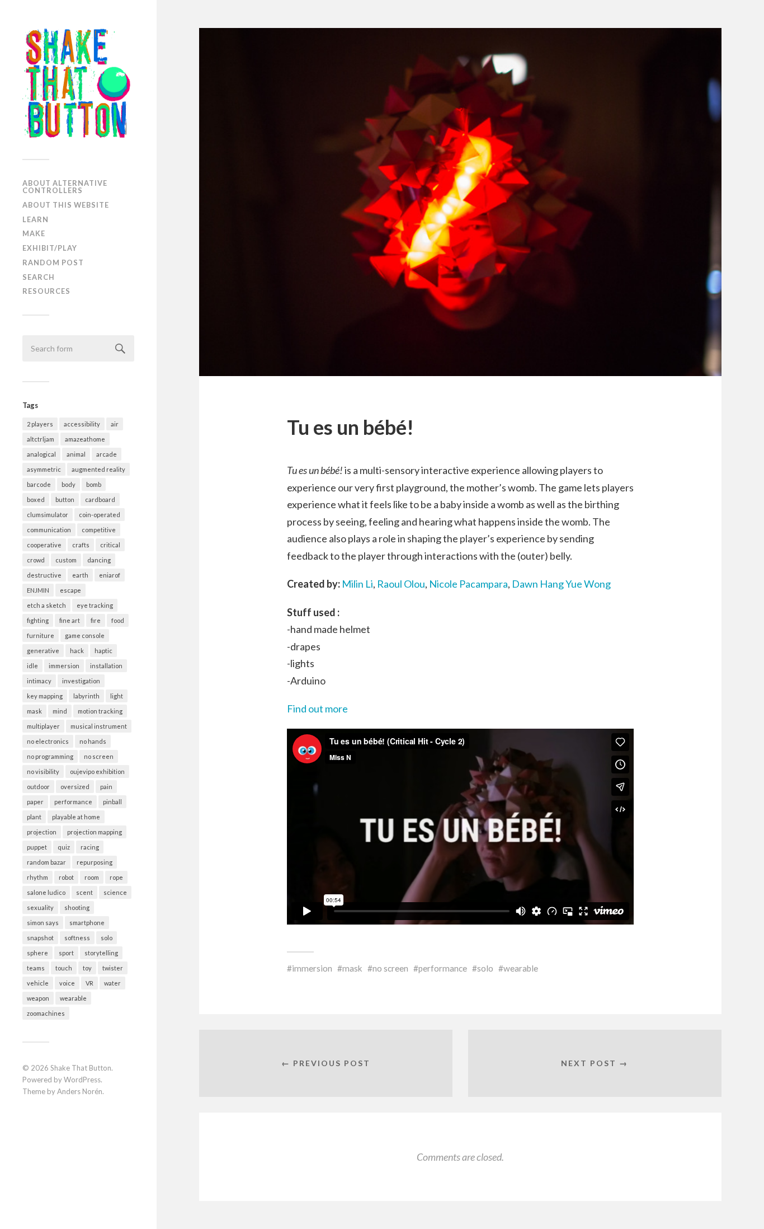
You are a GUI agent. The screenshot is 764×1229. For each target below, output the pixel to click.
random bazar (46, 862)
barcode (39, 484)
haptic (103, 650)
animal (76, 454)
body (69, 484)
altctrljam (40, 439)
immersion (64, 665)
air (115, 424)
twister (112, 968)
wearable (73, 998)
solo (106, 937)
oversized (74, 786)
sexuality (40, 907)
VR (89, 983)
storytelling (101, 952)
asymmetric (44, 469)
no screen (99, 756)
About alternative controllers (64, 187)
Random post (53, 262)
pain (106, 786)
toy (87, 968)
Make (33, 233)
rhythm (37, 877)
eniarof (109, 575)
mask (34, 711)
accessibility (82, 424)
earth (80, 575)
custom (66, 560)
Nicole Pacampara (468, 584)
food (117, 620)
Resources (46, 291)
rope (116, 877)
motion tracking (100, 711)
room (91, 877)
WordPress (82, 1079)
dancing (99, 560)
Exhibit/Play (49, 247)
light (116, 696)
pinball (112, 801)
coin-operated (99, 514)
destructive (44, 575)
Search (38, 277)
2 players (40, 424)
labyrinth (86, 696)
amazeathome (85, 439)
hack (77, 650)
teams (36, 968)
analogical (41, 454)
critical (110, 544)
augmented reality (98, 469)
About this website (65, 204)
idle (32, 665)
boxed (36, 499)
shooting (76, 907)
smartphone (87, 922)
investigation (81, 680)
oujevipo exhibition (97, 771)
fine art (69, 620)
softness (77, 937)
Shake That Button (80, 1067)
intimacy (39, 680)
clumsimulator (47, 514)
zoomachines (46, 1013)
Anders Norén (79, 1091)
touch (63, 968)
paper (35, 801)
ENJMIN (38, 590)
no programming (50, 756)
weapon (38, 998)
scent (84, 892)
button (64, 499)
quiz (64, 847)
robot (66, 877)
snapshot (40, 937)
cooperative (44, 544)
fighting (38, 620)
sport (66, 952)
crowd (36, 560)
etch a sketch (46, 605)
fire (96, 620)
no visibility (43, 771)
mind (60, 711)
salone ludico (46, 892)
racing (90, 847)
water (112, 983)
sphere (37, 952)
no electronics (48, 741)
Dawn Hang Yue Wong (561, 584)
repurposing (94, 862)
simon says (43, 922)
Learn (35, 219)
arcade (106, 454)
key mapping (45, 696)
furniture (40, 635)
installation (106, 665)
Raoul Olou (401, 584)
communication (49, 529)
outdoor (38, 786)
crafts (80, 544)
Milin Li (357, 584)
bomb (93, 484)
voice (67, 983)
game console (85, 635)
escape (70, 590)
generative (43, 650)
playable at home (76, 816)
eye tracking (95, 605)
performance (73, 801)
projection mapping (94, 832)
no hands (92, 741)
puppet (37, 847)
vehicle (38, 983)
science (115, 892)
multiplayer (43, 726)
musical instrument (98, 726)
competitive (99, 529)
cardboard (100, 499)
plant (34, 816)
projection (41, 832)
